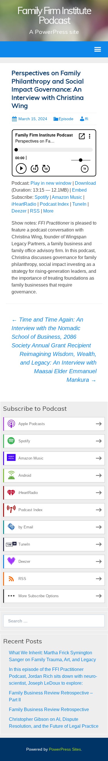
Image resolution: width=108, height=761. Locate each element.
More (48, 211)
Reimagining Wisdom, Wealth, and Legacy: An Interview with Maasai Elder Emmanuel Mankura (58, 367)
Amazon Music (67, 197)
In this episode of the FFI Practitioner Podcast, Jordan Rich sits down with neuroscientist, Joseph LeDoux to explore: (53, 676)
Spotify (42, 197)
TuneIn (79, 204)
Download (85, 183)
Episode (66, 118)
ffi (86, 118)
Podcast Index (54, 204)
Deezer (19, 211)
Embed (79, 190)
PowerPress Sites (65, 749)
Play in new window (51, 183)
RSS (35, 211)
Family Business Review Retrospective (49, 709)
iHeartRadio (24, 204)
